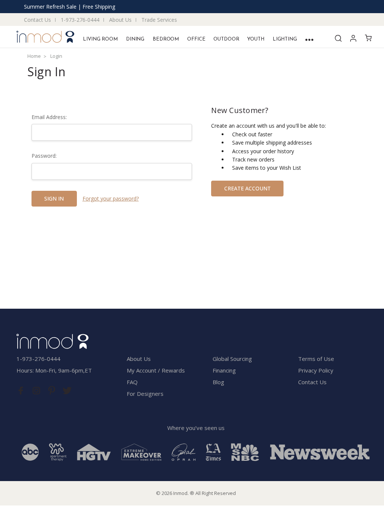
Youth (255, 39)
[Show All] (309, 40)
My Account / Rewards (156, 370)
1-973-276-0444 (80, 19)
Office (196, 39)
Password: (44, 155)
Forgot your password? (110, 198)
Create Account (247, 188)
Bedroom (166, 39)
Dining (135, 39)
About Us (120, 19)
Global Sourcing (232, 358)
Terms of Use (316, 358)
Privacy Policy (315, 370)
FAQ (132, 382)
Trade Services (159, 19)
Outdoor (226, 39)
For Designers (145, 393)
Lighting (285, 39)
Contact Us (37, 19)
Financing (224, 370)
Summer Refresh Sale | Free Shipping (69, 6)
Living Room (100, 39)
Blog (218, 382)
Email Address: (49, 117)
